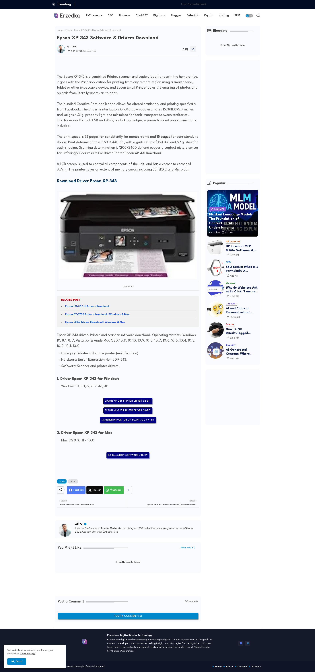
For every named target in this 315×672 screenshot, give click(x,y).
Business (124, 15)
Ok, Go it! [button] (16, 661)
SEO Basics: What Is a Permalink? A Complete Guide (242, 269)
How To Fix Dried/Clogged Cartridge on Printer (241, 331)
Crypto (208, 15)
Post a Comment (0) (128, 616)
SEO (111, 15)
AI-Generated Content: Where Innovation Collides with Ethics (240, 352)
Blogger (176, 15)
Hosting (224, 15)
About (229, 666)
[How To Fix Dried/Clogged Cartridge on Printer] (215, 330)
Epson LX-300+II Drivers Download (87, 306)
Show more (186, 547)
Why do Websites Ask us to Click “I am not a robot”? (242, 290)
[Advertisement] (123, 64)
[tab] (94, 15)
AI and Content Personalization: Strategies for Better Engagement (242, 310)
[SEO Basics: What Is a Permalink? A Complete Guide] (215, 267)
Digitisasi (159, 15)
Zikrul (79, 524)
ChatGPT (142, 15)
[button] (249, 15)
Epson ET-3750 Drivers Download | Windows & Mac (97, 314)
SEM (237, 15)
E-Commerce (94, 15)
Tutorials (193, 15)
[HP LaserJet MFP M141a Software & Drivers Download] (215, 247)
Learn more (26, 654)
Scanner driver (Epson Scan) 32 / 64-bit (128, 420)
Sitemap (256, 666)
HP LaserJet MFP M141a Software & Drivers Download (239, 248)
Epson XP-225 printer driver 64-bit (128, 410)
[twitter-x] (247, 643)
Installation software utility (128, 455)
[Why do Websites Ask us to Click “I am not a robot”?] (215, 288)
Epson (68, 30)
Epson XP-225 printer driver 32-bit (128, 401)
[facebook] (240, 643)
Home (60, 30)
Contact (242, 666)
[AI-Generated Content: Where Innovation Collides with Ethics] (215, 350)
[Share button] (128, 490)
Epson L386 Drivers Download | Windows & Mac (95, 322)
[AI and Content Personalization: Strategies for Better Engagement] (215, 309)
